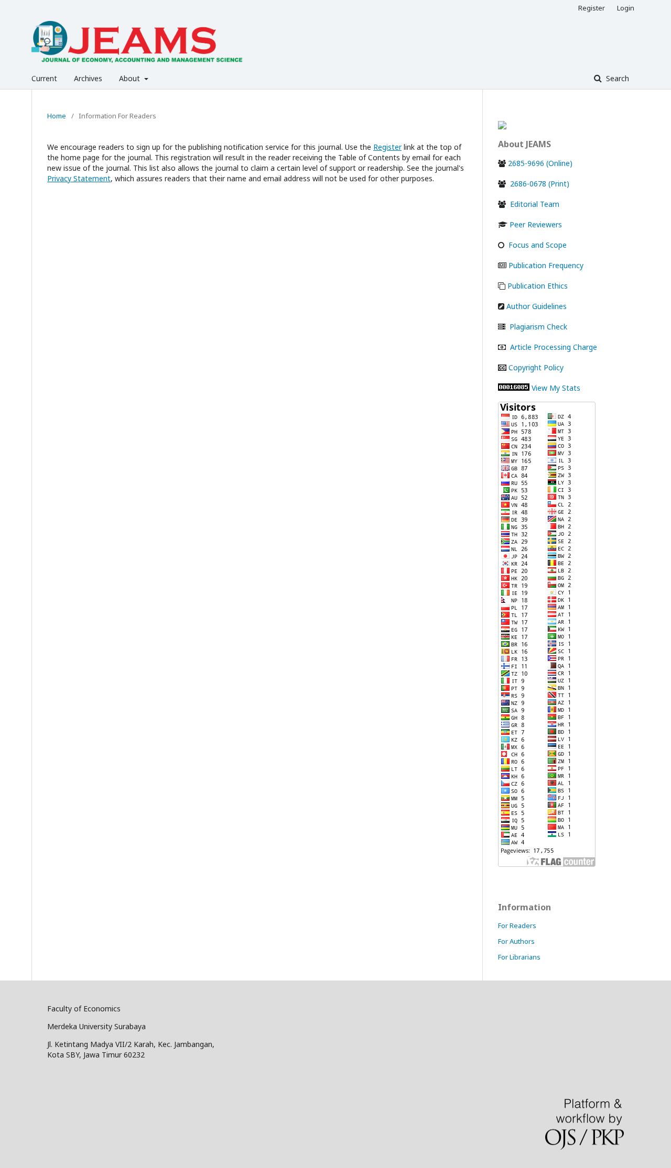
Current (44, 78)
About (130, 78)
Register (591, 8)
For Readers (517, 925)
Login (625, 8)
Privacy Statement (79, 178)
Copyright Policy (536, 367)
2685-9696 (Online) (540, 163)
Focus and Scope (537, 245)
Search (616, 78)
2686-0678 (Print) (538, 184)
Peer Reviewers (536, 224)
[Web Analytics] (513, 388)
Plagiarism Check (538, 327)
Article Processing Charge (553, 347)
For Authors (516, 941)
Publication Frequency (545, 265)
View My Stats (556, 388)
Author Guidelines (536, 306)
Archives (88, 78)
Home (56, 115)
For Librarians (519, 957)
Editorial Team (534, 204)
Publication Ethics (537, 286)
